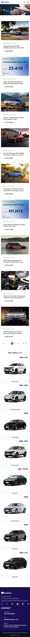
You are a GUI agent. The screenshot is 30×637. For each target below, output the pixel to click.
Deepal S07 (15, 576)
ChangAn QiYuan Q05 (15, 409)
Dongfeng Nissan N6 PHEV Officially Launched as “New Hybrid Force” (14, 47)
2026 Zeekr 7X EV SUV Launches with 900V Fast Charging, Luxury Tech (14, 190)
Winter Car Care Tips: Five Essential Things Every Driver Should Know (14, 296)
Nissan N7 (15, 493)
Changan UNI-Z (15, 381)
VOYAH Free (15, 548)
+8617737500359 (9, 614)
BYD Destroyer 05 (15, 521)
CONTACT (6, 608)
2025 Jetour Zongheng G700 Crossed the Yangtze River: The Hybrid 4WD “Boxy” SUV (13, 261)
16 (23, 343)
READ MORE (8, 51)
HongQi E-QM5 (15, 437)
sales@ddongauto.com (11, 619)
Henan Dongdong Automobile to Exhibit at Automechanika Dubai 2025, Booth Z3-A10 (13, 82)
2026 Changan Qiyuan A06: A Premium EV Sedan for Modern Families (13, 332)
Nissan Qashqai (15, 465)
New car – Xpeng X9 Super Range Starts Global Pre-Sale (14, 118)
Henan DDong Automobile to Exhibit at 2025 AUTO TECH (14, 225)
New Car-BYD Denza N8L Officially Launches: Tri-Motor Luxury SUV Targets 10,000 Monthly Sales (14, 154)
